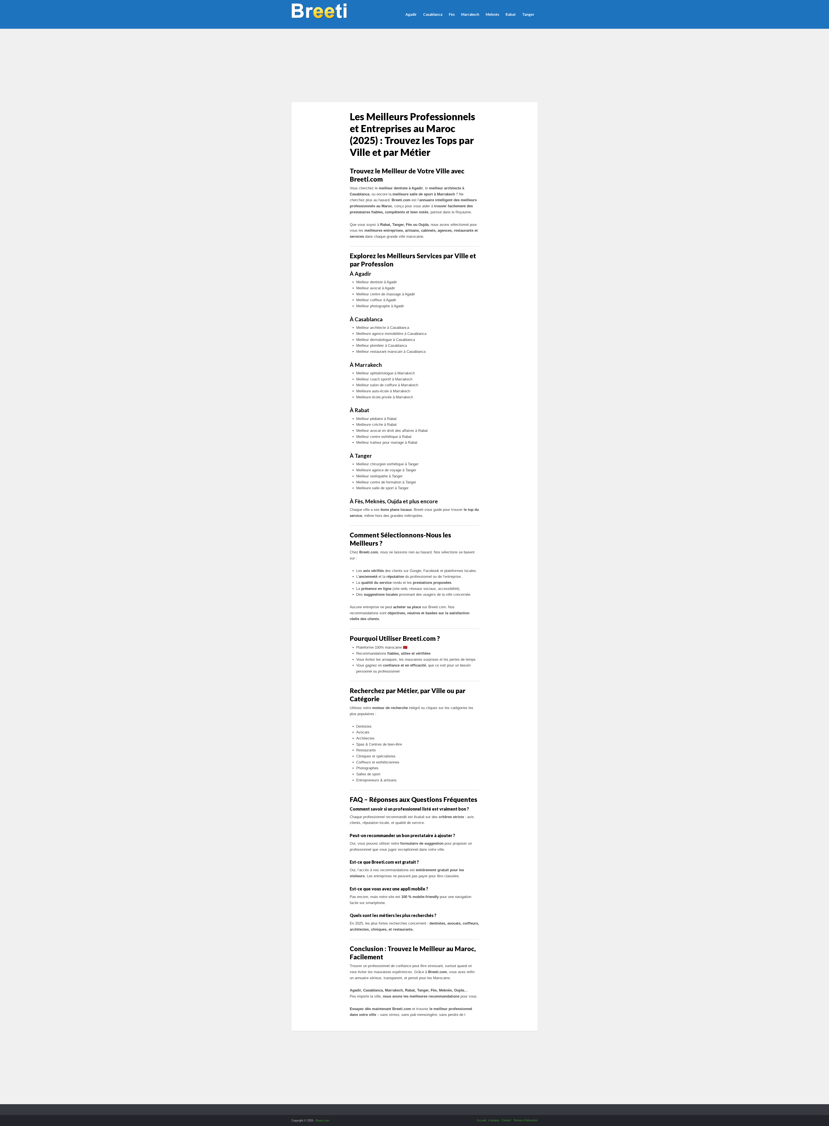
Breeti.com (322, 1120)
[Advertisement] (414, 65)
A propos (493, 1120)
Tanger (528, 14)
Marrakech (470, 14)
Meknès (492, 14)
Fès (452, 14)
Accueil (481, 1120)
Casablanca (432, 14)
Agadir (411, 14)
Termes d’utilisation (525, 1120)
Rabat (511, 14)
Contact (506, 1120)
